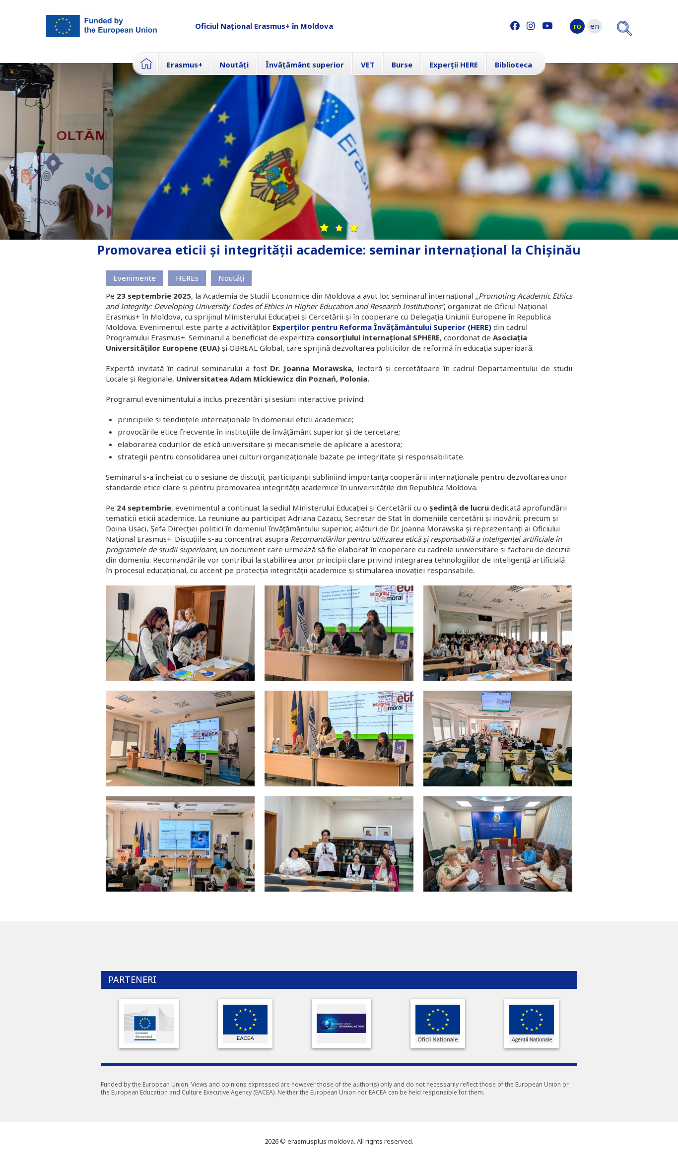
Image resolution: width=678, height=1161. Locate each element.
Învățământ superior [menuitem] (305, 64)
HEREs (187, 278)
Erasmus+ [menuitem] (185, 64)
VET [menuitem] (368, 64)
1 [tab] (324, 227)
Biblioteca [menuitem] (513, 64)
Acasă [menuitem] (145, 63)
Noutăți (231, 278)
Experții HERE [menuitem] (453, 64)
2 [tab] (339, 227)
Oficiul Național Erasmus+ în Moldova (264, 26)
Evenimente (134, 278)
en (594, 26)
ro (577, 26)
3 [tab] (354, 227)
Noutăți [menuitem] (234, 64)
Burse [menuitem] (402, 64)
